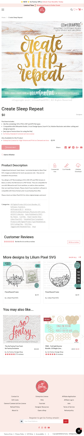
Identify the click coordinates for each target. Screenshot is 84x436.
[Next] (78, 62)
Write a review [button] (74, 242)
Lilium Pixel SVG (16, 219)
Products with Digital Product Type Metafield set (28, 222)
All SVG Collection (17, 214)
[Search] (72, 9)
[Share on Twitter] (69, 147)
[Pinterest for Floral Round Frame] (23, 285)
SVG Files (28, 224)
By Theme (14, 217)
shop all (73, 257)
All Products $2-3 (17, 209)
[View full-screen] (80, 23)
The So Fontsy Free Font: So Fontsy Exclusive (14, 347)
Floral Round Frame (12, 292)
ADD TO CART (32, 285)
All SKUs (28, 209)
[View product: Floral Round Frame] (21, 275)
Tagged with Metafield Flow (20, 227)
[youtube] (49, 427)
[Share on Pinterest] (73, 147)
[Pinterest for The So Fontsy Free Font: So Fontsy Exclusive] (23, 339)
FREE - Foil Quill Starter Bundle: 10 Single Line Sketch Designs (53, 347)
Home (4, 17)
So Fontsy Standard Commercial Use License (18, 134)
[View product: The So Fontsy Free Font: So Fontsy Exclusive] (21, 329)
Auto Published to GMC (33, 214)
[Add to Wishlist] (39, 262)
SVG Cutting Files (17, 224)
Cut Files (22, 217)
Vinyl (34, 227)
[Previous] (6, 62)
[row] (42, 282)
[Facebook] (39, 427)
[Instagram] (42, 427)
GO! (65, 421)
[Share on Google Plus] (77, 147)
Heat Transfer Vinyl (34, 217)
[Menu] (12, 9)
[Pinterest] (45, 427)
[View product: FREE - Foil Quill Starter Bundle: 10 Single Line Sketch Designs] (62, 329)
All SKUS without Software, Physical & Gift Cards (28, 212)
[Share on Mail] (81, 147)
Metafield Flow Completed (33, 219)
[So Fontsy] (42, 10)
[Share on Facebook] (66, 147)
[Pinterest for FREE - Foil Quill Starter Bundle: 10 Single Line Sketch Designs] (64, 339)
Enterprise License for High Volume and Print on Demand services (26, 140)
